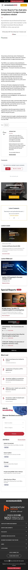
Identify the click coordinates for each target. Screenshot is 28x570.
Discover (6, 124)
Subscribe (23, 5)
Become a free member (17, 1)
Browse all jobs (21, 439)
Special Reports (11, 289)
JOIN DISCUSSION (14, 215)
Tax (2, 17)
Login (7, 1)
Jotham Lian (15, 31)
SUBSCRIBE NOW (14, 555)
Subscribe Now (14, 197)
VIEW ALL (14, 350)
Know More (12, 154)
